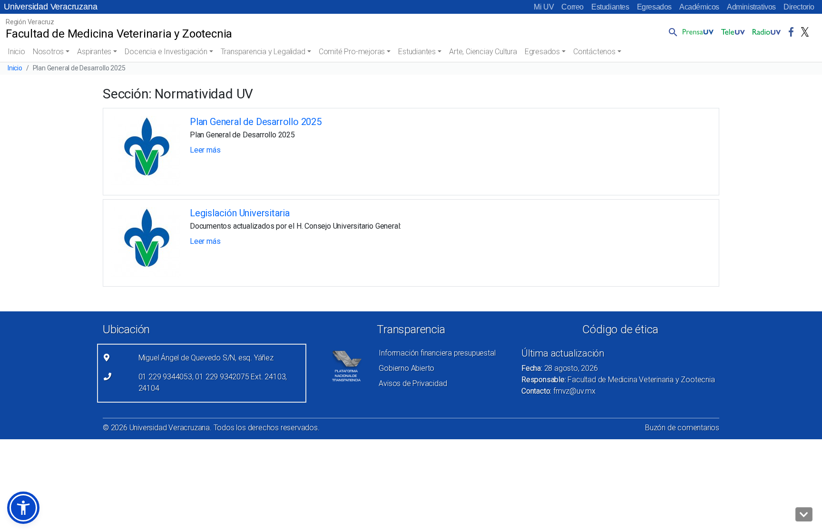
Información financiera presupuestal (437, 352)
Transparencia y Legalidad (263, 51)
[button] (671, 31)
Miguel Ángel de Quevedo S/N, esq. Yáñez (206, 357)
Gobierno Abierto (406, 368)
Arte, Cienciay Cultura (483, 51)
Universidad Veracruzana (50, 6)
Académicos (699, 7)
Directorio (798, 7)
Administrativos (751, 7)
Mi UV (544, 7)
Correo (572, 7)
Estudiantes (610, 7)
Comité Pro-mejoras (352, 51)
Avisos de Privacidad (413, 383)
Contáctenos (594, 51)
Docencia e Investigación (166, 51)
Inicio (16, 51)
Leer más (205, 149)
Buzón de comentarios (682, 427)
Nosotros (48, 51)
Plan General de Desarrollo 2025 (256, 121)
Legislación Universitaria (240, 213)
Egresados (654, 7)
